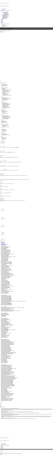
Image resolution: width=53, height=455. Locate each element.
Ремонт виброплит (6, 12)
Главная (1, 30)
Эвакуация (2, 243)
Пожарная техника (4, 17)
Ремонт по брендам (4, 18)
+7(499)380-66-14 (2, 10)
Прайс (2, 21)
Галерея (2, 19)
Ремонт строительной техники (5, 14)
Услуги (2, 11)
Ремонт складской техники (5, 16)
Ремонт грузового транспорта (5, 15)
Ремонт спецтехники (3, 245)
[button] (26, 81)
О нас (1, 447)
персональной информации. (19, 453)
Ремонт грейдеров (5, 13)
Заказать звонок (3, 26)
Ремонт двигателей (3, 242)
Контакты (2, 448)
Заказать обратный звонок (6, 10)
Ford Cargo (9, 30)
